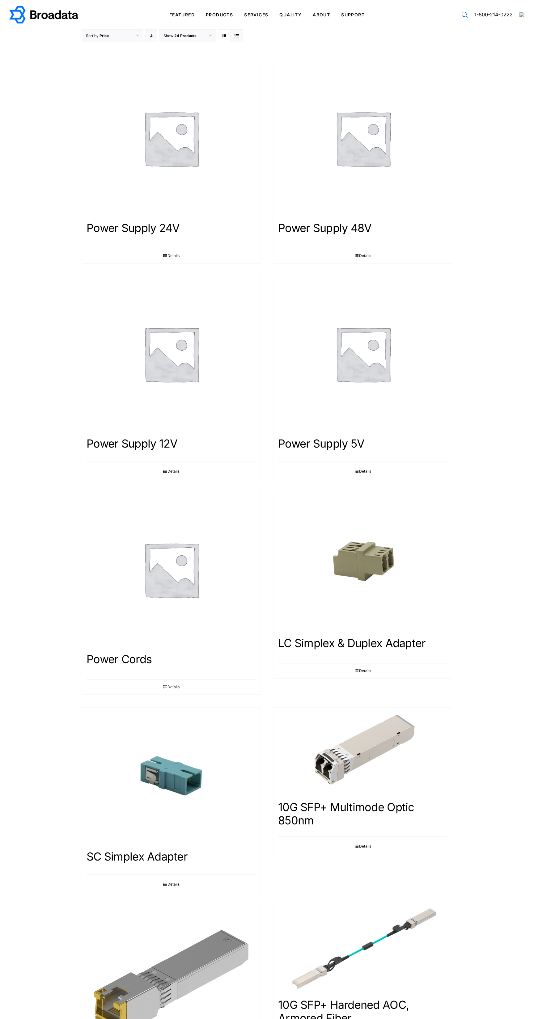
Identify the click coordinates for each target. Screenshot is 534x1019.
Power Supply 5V (321, 443)
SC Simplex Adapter (137, 856)
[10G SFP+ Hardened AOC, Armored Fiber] (362, 948)
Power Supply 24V (133, 228)
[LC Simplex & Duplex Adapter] (362, 561)
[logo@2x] (43, 8)
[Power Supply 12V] (171, 353)
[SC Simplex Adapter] (171, 776)
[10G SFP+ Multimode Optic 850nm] (362, 751)
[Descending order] (151, 35)
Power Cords (119, 659)
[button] (465, 15)
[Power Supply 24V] (171, 138)
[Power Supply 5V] (362, 353)
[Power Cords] (171, 569)
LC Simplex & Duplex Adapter (352, 643)
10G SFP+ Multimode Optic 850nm (346, 813)
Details (173, 255)
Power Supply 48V (324, 228)
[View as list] (237, 36)
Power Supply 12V (132, 443)
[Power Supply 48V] (362, 138)
